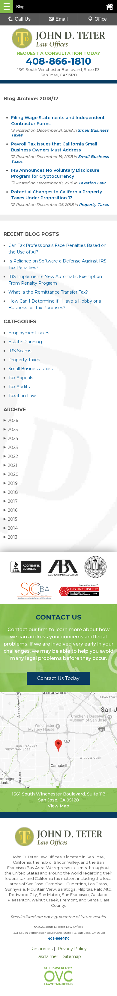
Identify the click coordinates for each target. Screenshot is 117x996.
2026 (11, 420)
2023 (11, 447)
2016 (10, 510)
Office (100, 19)
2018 (11, 492)
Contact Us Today (58, 678)
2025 (11, 429)
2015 (10, 519)
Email (62, 19)
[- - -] (6, 6)
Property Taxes (94, 204)
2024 (11, 438)
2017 (11, 501)
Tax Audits (19, 386)
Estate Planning (25, 341)
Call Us (23, 19)
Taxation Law (91, 182)
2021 (10, 465)
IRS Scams (19, 350)
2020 (11, 474)
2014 (11, 528)
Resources (41, 948)
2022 (11, 456)
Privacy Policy (72, 948)
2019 (11, 483)
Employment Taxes (28, 332)
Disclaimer (47, 956)
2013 (10, 537)
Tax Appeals (20, 377)
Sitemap (72, 956)
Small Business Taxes (30, 368)
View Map (58, 806)
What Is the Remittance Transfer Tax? (48, 292)
